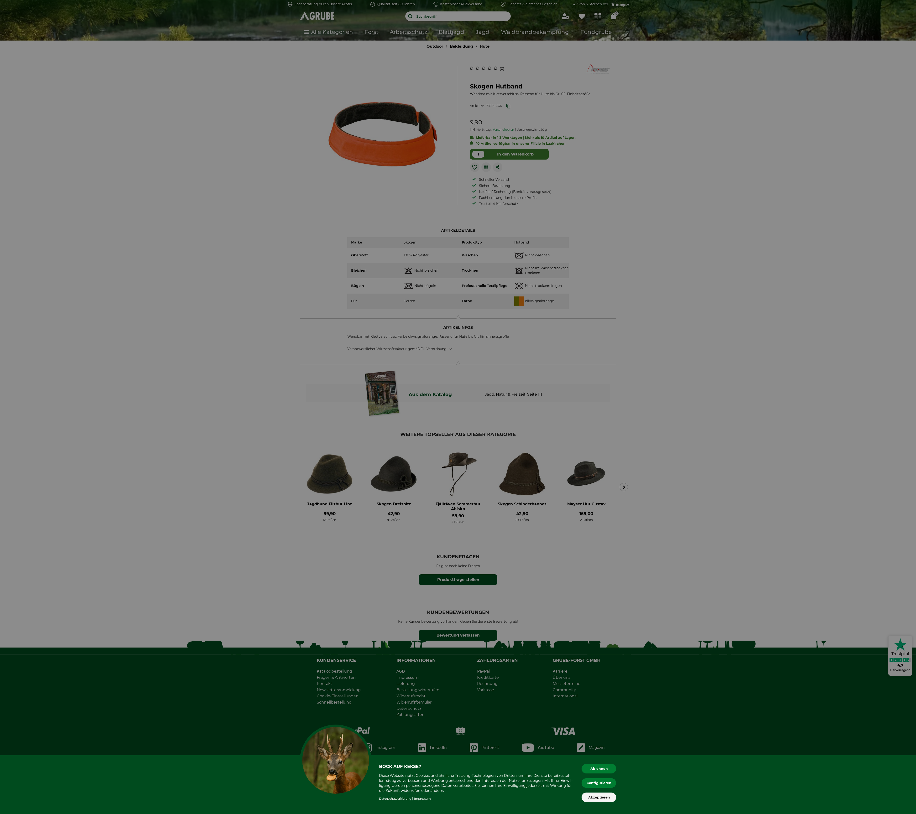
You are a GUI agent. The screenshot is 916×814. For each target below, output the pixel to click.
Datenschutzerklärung (395, 798)
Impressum (422, 798)
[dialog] (458, 407)
